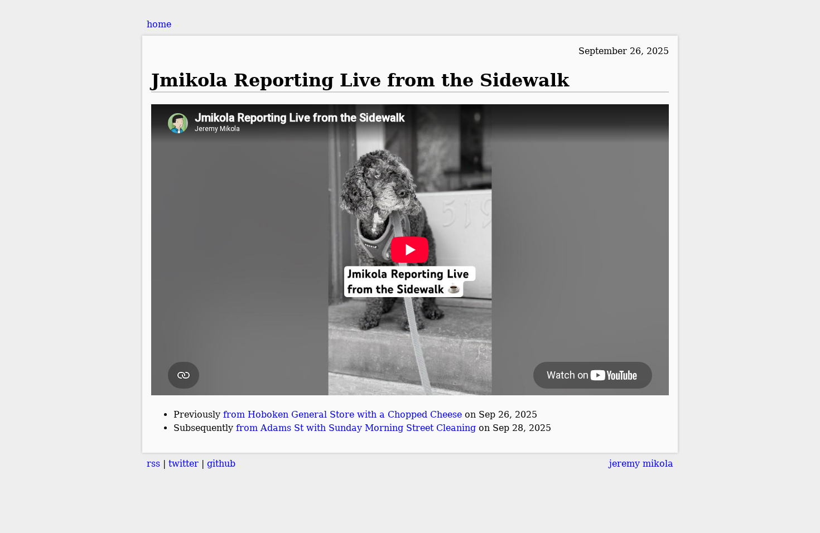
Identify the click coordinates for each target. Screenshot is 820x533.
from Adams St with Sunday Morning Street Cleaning (356, 428)
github (221, 463)
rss (153, 463)
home (159, 24)
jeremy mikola (641, 463)
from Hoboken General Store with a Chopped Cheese (342, 414)
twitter (183, 463)
